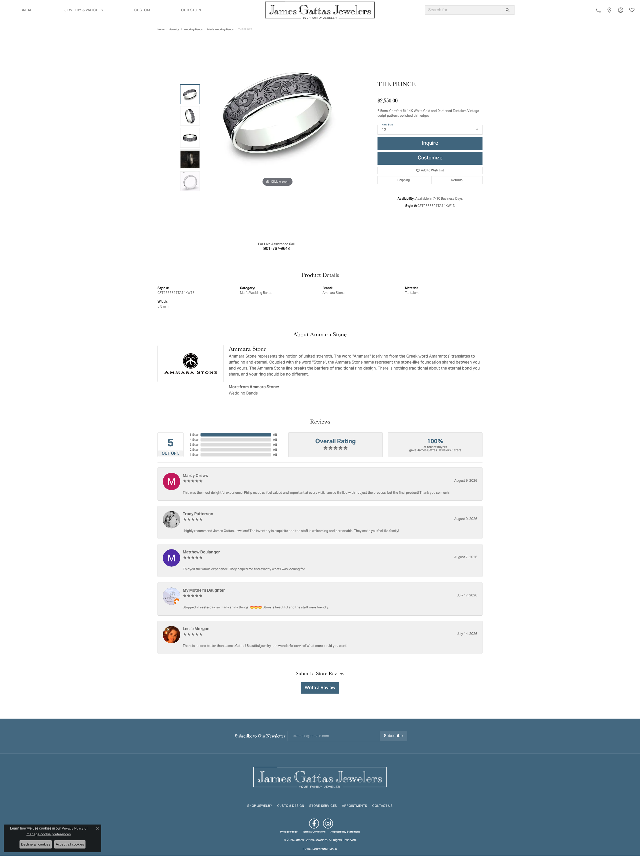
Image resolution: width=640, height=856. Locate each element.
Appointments (354, 806)
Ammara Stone (333, 293)
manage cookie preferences (48, 834)
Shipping (404, 180)
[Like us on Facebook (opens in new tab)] (314, 824)
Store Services (323, 806)
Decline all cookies (35, 844)
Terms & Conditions (314, 832)
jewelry (174, 29)
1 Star (194, 454)
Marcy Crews (195, 475)
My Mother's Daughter (204, 590)
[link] (598, 10)
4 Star (194, 439)
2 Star (194, 449)
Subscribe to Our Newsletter (260, 735)
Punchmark (328, 849)
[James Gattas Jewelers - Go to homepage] (320, 776)
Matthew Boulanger (201, 552)
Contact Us (382, 806)
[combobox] (463, 10)
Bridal (27, 10)
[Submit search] (507, 10)
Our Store (191, 10)
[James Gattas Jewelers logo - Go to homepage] (320, 10)
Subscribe (393, 736)
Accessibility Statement (345, 832)
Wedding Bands (193, 29)
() (275, 434)
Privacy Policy (289, 832)
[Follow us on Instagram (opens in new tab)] (328, 824)
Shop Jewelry (259, 806)
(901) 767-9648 (276, 249)
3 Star (194, 444)
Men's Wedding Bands (220, 29)
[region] (277, 138)
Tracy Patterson (198, 513)
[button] (621, 10)
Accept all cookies (70, 844)
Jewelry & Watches (83, 10)
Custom (142, 10)
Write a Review (320, 688)
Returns (456, 180)
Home (161, 29)
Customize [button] (430, 158)
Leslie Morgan (196, 628)
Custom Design (290, 806)
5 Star (194, 434)
